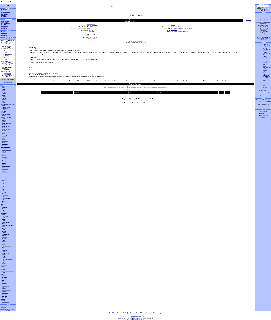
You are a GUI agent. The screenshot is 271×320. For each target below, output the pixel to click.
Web (2, 274)
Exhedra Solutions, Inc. (264, 39)
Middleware (4, 207)
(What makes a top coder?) (263, 92)
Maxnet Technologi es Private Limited (266, 75)
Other (3, 201)
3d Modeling (5, 144)
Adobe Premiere (6, 129)
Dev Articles (262, 113)
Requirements (4, 265)
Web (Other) (4, 296)
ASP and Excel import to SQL (7, 41)
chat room (133, 41)
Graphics (4, 120)
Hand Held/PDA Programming (5, 250)
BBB (260, 22)
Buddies (265, 48)
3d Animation (5, 132)
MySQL (4, 92)
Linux (3, 256)
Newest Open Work (263, 9)
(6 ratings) (92, 24)
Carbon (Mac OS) (6, 166)
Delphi (3, 174)
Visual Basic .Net (6, 198)
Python (3, 186)
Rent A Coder (120, 318)
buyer (122, 80)
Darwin (3, 243)
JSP (3, 180)
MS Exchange (5, 234)
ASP (3, 154)
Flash (3, 280)
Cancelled (173, 25)
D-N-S (264, 66)
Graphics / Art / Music (6, 117)
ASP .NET (4, 157)
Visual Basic (5, 195)
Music (3, 138)
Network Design (5, 222)
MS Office (4, 237)
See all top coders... (263, 90)
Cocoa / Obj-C (5, 168)
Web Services (5, 293)
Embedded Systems (6, 246)
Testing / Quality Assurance (7, 271)
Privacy (155, 313)
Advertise (149, 313)
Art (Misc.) (4, 135)
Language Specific (5, 147)
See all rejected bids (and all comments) (135, 90)
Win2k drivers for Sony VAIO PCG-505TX (7, 62)
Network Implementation (7, 225)
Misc (2, 204)
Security (3, 268)
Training (3, 299)
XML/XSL (4, 192)
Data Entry (3, 111)
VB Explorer (262, 117)
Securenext (265, 44)
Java (3, 177)
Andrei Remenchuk (265, 61)
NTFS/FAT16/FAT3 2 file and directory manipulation (7, 73)
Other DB (4, 101)
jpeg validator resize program (7, 55)
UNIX (3, 262)
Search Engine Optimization (5, 286)
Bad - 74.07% (90, 26)
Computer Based (5, 301)
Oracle (3, 95)
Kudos (125, 313)
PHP (3, 189)
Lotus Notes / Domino (7, 259)
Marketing (4, 283)
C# (2, 160)
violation (110, 80)
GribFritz (265, 80)
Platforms (3, 228)
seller (126, 80)
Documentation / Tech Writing (8, 104)
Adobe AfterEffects (6, 123)
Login (8, 5)
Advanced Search (265, 7)
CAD (3, 210)
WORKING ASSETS (7, 67)
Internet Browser (5, 253)
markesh (265, 70)
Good (88, 28)
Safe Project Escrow (131, 318)
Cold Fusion (5, 171)
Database (3, 86)
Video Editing (5, 216)
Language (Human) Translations (6, 108)
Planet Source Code (263, 115)
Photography (5, 141)
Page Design (4, 277)
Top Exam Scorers (263, 95)
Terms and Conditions (142, 317)
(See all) (8, 38)
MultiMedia (4, 213)
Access (3, 89)
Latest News (262, 10)
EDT (94, 31)
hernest (264, 56)
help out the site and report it (215, 80)
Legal (160, 313)
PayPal (264, 99)
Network (3, 219)
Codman (265, 52)
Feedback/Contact (133, 313)
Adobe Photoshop (6, 126)
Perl (3, 183)
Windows (4, 231)
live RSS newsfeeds (7, 82)
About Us (119, 313)
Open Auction (174, 30)
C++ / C (4, 163)
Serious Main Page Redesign (7, 47)
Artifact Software (263, 111)
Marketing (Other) (6, 290)
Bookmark (248, 20)
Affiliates (142, 313)
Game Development (5, 114)
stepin (88, 24)
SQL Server (4, 98)
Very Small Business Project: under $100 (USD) (181, 28)
